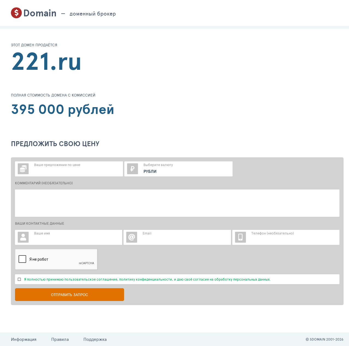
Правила (60, 339)
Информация (24, 339)
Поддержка (95, 339)
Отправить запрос (69, 294)
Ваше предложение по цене (57, 164)
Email (147, 233)
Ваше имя (42, 233)
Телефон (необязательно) (272, 233)
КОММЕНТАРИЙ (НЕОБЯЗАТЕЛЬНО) (44, 182)
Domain (40, 13)
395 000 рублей (63, 109)
